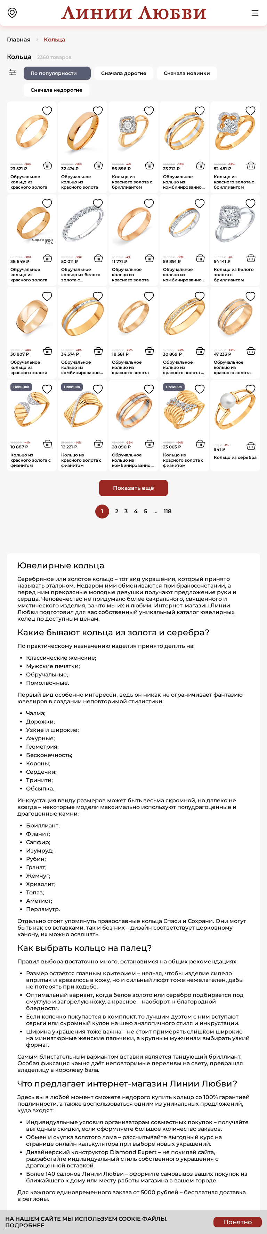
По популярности (54, 73)
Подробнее (24, 1225)
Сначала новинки (187, 73)
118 (167, 511)
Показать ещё (133, 488)
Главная (19, 39)
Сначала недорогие (56, 90)
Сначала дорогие (123, 73)
